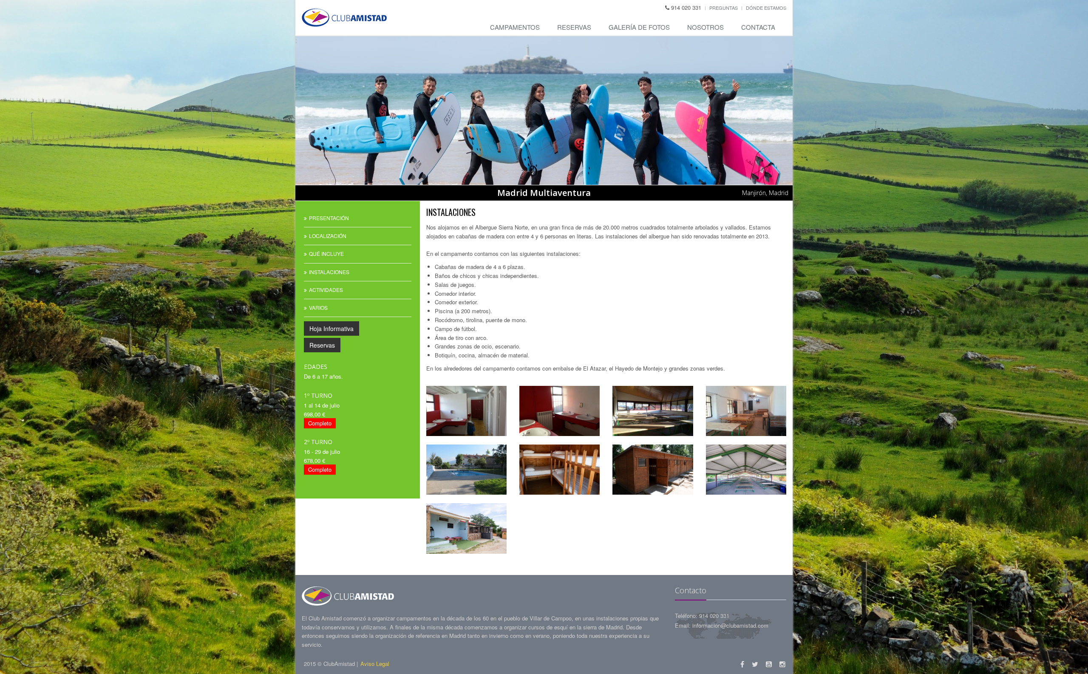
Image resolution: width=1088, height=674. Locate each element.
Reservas (574, 27)
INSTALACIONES (329, 271)
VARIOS (318, 307)
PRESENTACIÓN (329, 217)
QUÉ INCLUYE (326, 253)
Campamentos (515, 27)
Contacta (758, 27)
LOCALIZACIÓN (327, 235)
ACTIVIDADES (326, 289)
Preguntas (723, 7)
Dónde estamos (766, 7)
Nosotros (705, 27)
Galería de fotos (639, 27)
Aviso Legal (374, 664)
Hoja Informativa (331, 328)
